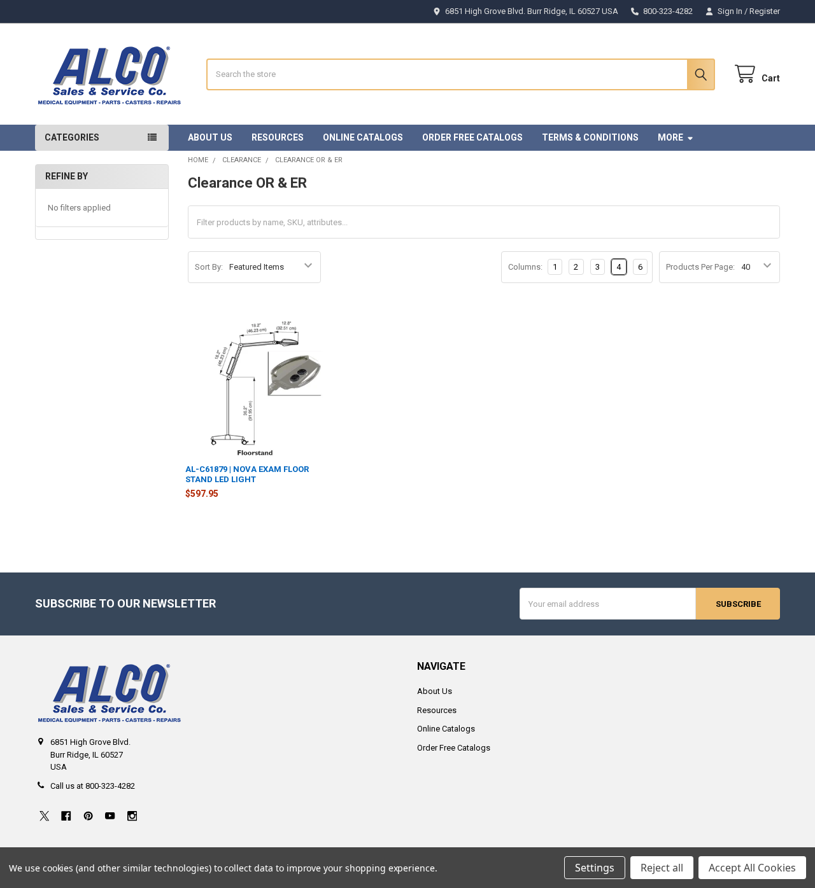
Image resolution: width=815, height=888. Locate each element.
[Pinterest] (88, 816)
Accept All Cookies (752, 868)
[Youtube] (110, 816)
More (670, 137)
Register (764, 11)
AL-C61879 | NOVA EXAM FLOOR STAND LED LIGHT (247, 474)
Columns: (525, 267)
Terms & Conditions (590, 137)
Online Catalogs (363, 137)
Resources (278, 137)
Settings (594, 868)
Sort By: (209, 267)
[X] (44, 816)
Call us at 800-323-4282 (92, 786)
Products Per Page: (700, 267)
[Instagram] (132, 816)
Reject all (662, 868)
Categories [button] (72, 137)
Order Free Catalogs (472, 137)
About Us (210, 137)
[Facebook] (66, 816)
